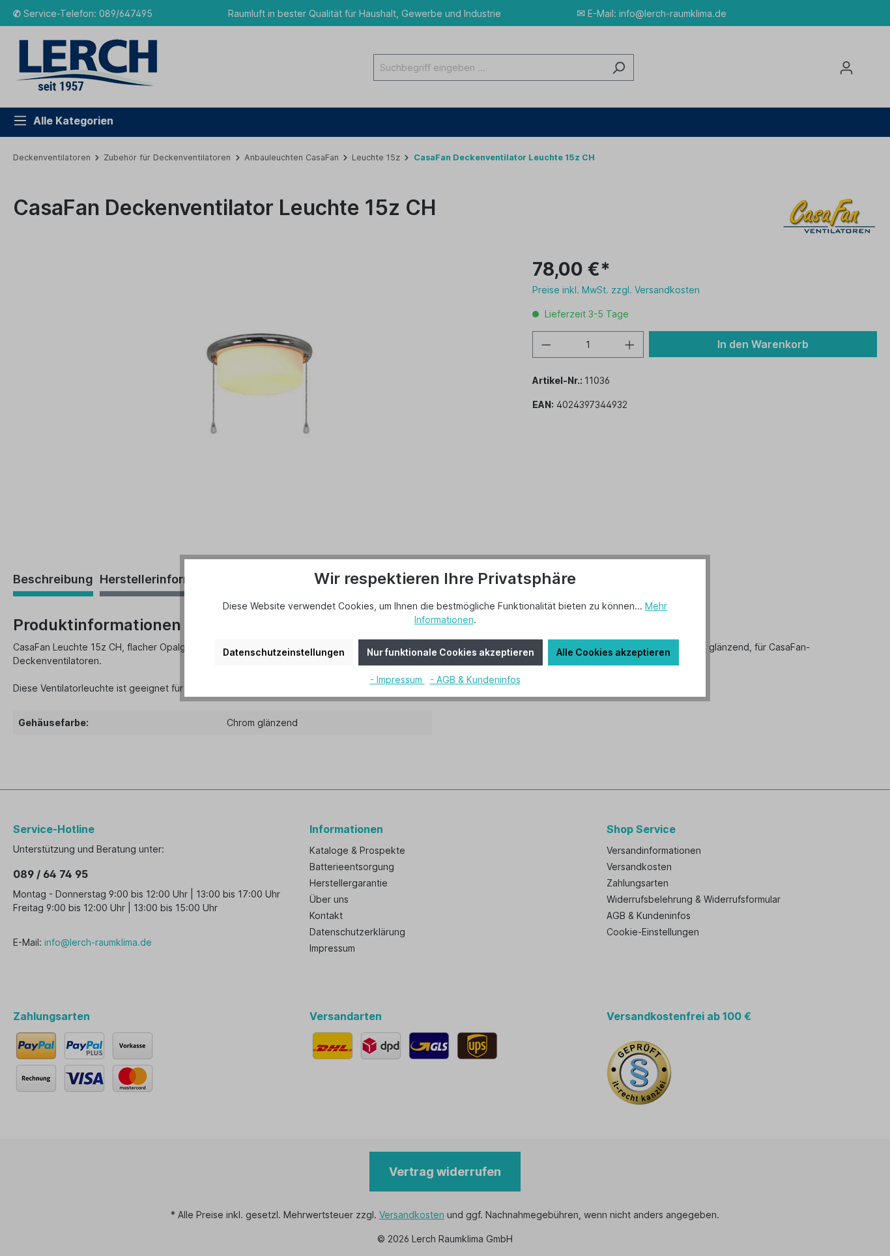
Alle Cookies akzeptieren (613, 652)
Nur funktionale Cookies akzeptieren (450, 652)
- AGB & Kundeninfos (475, 679)
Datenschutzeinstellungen (284, 652)
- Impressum (397, 679)
